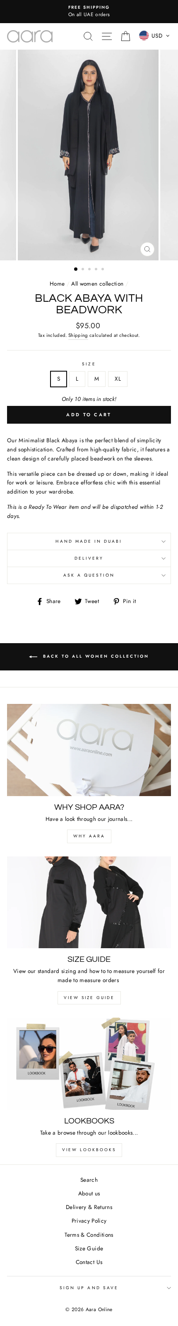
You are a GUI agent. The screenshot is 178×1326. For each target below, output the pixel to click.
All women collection (97, 283)
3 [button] (90, 270)
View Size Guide (89, 997)
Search (89, 1180)
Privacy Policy (89, 1220)
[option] (89, 11)
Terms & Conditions (89, 1235)
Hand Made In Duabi (88, 541)
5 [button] (103, 270)
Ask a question (89, 575)
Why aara (89, 836)
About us (89, 1193)
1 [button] (76, 269)
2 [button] (84, 270)
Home (57, 283)
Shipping (78, 335)
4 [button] (97, 270)
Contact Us (89, 1262)
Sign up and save (89, 1288)
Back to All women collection (95, 656)
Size (89, 364)
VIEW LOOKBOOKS (89, 1150)
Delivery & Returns (89, 1207)
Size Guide (89, 1248)
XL (118, 378)
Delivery (89, 558)
